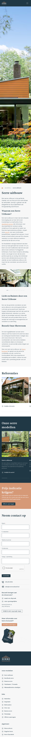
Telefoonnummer (6, 540)
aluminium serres (7, 224)
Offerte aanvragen (8, 504)
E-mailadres (5, 531)
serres (7, 232)
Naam (3, 523)
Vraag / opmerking (7, 556)
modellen (8, 188)
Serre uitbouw (17, 188)
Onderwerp (5, 548)
